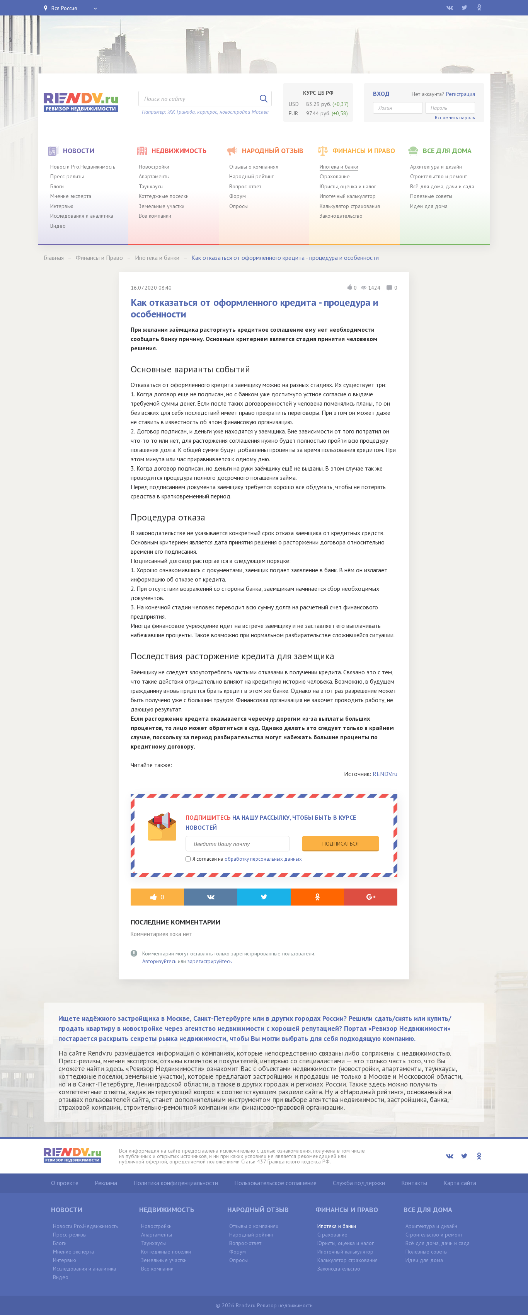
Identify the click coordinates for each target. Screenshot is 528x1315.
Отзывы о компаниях (253, 166)
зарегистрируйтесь (209, 961)
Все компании (155, 215)
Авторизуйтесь (159, 961)
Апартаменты (154, 176)
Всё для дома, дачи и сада (442, 186)
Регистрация (460, 93)
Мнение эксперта (70, 196)
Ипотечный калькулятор (348, 196)
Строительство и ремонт (438, 176)
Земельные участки (161, 206)
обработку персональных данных (263, 859)
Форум (237, 196)
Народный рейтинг (251, 176)
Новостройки (154, 166)
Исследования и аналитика (81, 215)
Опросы (238, 206)
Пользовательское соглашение (275, 1183)
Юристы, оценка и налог (348, 186)
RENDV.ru (385, 774)
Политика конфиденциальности (175, 1183)
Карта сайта (459, 1183)
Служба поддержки (359, 1183)
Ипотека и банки (339, 166)
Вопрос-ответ (245, 186)
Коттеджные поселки (164, 196)
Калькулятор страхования (350, 206)
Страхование (335, 176)
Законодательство (341, 215)
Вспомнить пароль (455, 117)
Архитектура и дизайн (436, 166)
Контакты (414, 1183)
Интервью (61, 206)
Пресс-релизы (67, 176)
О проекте (64, 1183)
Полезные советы (431, 196)
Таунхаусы (151, 186)
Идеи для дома (429, 206)
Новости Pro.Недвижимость (82, 166)
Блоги (57, 186)
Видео (58, 225)
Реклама (106, 1183)
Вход (381, 93)
